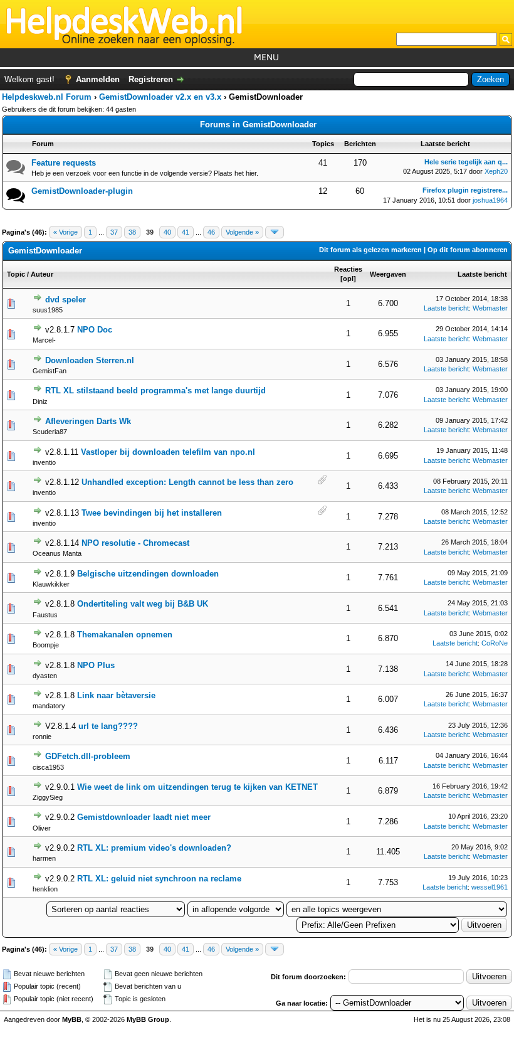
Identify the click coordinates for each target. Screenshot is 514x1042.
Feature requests (63, 162)
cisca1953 (48, 767)
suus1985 (48, 310)
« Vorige (65, 232)
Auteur (42, 274)
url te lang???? (108, 726)
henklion (45, 889)
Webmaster (490, 308)
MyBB (71, 1019)
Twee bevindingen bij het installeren (151, 513)
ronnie (42, 736)
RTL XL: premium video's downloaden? (154, 848)
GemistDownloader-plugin (82, 191)
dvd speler (65, 299)
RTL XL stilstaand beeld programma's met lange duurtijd (155, 390)
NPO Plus (96, 665)
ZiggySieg (48, 797)
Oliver (42, 828)
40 (167, 232)
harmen (44, 858)
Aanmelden (98, 79)
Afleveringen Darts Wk (88, 421)
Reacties (348, 269)
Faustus (45, 615)
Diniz (40, 401)
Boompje (46, 645)
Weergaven (388, 274)
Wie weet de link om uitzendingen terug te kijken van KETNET (197, 787)
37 (114, 232)
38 (132, 232)
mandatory (49, 706)
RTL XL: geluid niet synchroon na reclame (159, 878)
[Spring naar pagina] (274, 232)
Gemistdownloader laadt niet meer (144, 817)
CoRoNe (494, 643)
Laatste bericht (482, 274)
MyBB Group (148, 1019)
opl (348, 278)
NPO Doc (94, 329)
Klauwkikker (51, 584)
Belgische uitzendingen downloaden (148, 573)
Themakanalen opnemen (124, 634)
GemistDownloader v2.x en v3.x (160, 97)
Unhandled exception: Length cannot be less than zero (187, 482)
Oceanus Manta (57, 553)
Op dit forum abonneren (467, 249)
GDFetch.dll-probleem (87, 756)
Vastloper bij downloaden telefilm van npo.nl (168, 452)
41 (185, 232)
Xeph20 (496, 171)
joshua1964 (490, 200)
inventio (44, 462)
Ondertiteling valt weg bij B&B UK (142, 604)
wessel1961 (489, 887)
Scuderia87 (50, 431)
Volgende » (242, 232)
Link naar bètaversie (116, 695)
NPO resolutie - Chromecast (135, 543)
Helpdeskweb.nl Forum (47, 97)
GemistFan (49, 371)
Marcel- (44, 340)
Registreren (150, 79)
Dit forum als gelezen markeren (370, 249)
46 (211, 232)
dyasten (45, 675)
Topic (16, 274)
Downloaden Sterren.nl (89, 360)
